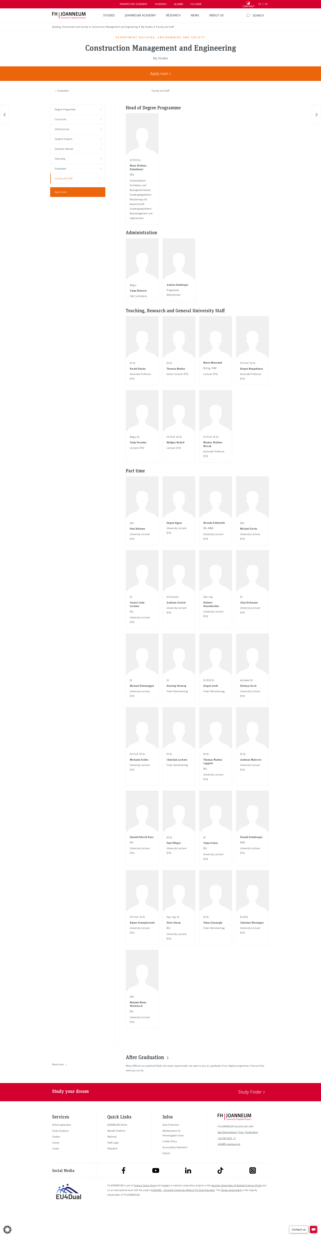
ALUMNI (178, 4)
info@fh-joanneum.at (229, 1144)
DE (259, 4)
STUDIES (109, 15)
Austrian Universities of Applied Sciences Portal (236, 1185)
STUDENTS (161, 4)
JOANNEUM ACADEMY (140, 15)
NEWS (195, 15)
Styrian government (231, 1190)
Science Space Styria (145, 1185)
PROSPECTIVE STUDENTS (133, 4)
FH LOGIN (196, 4)
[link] (68, 1124)
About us (216, 15)
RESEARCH (173, 15)
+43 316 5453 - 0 (227, 1138)
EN (266, 4)
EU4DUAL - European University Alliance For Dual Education (183, 1190)
